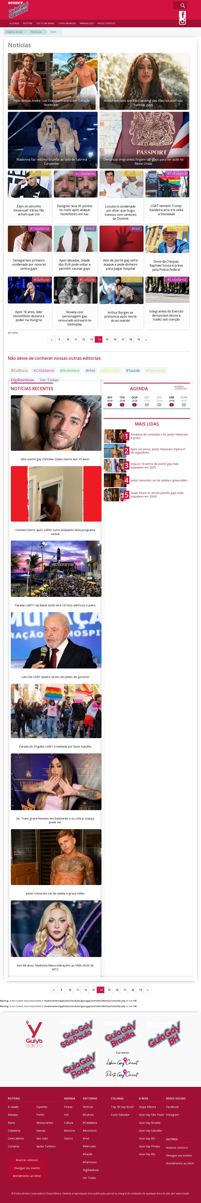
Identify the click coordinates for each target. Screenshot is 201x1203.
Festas (68, 1107)
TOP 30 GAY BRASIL (45, 23)
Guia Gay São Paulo (151, 1114)
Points (40, 1114)
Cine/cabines (16, 1138)
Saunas (41, 1130)
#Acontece (70, 370)
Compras (13, 1146)
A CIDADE (14, 23)
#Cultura (41, 279)
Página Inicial (14, 32)
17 (123, 339)
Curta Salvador (120, 1114)
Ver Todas (89, 1178)
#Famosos (40, 173)
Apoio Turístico (46, 1146)
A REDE (143, 1098)
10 (68, 339)
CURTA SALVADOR (67, 23)
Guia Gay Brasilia (149, 1123)
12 (83, 339)
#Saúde (133, 370)
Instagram (172, 1114)
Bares (11, 1123)
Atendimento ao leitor (27, 1176)
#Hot (90, 228)
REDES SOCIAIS (176, 1098)
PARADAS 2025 (87, 23)
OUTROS (172, 1139)
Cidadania (14, 1130)
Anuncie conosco (27, 1160)
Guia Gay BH (147, 1138)
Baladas (13, 1114)
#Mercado (110, 370)
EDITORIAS (90, 1098)
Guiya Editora (147, 1107)
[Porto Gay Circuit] (122, 1073)
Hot (66, 1114)
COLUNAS (117, 1098)
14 (99, 339)
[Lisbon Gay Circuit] (122, 1061)
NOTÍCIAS (27, 23)
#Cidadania (85, 173)
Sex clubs (42, 1138)
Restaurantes (44, 1123)
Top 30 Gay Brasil (122, 1107)
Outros (68, 1138)
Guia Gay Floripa (149, 1146)
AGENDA (159, 388)
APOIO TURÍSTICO (106, 23)
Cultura (68, 1123)
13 (91, 339)
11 (75, 339)
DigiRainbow (91, 1170)
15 (107, 339)
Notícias (36, 32)
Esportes (42, 1107)
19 (138, 339)
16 (115, 339)
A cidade (13, 1107)
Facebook (172, 1107)
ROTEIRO (14, 1098)
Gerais (53, 31)
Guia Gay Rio (147, 1154)
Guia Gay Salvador (150, 1130)
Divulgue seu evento (27, 1168)
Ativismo (69, 1130)
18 (130, 339)
